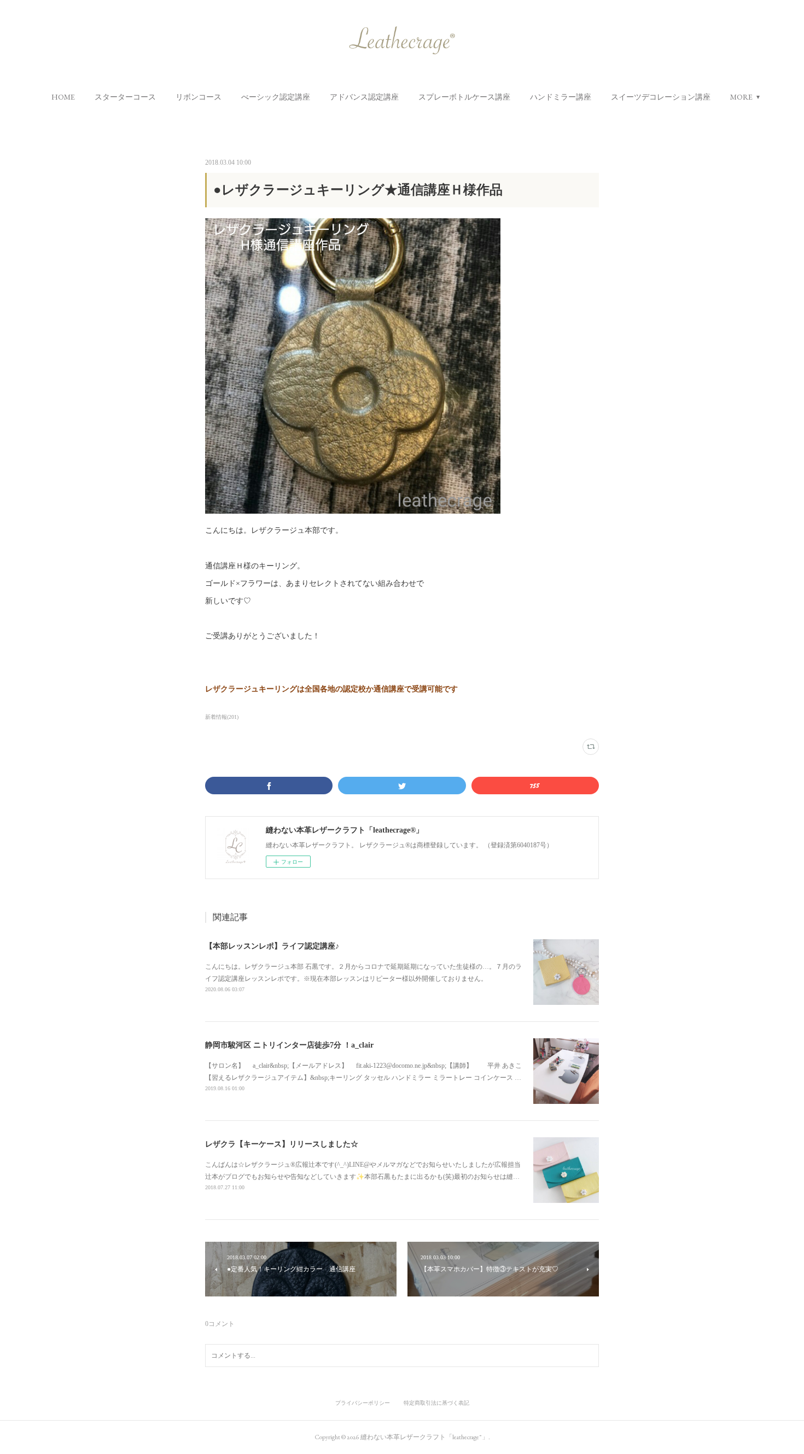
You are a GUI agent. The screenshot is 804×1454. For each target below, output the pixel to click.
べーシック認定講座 (275, 97)
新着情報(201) (221, 717)
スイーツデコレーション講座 (660, 97)
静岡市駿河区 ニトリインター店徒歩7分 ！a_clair (289, 1045)
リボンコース (199, 97)
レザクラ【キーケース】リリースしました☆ (281, 1144)
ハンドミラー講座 (560, 97)
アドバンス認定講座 (364, 97)
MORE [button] (741, 97)
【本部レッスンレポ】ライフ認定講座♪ (272, 946)
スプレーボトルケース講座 (464, 97)
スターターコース (125, 97)
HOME (63, 97)
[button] (63, 96)
